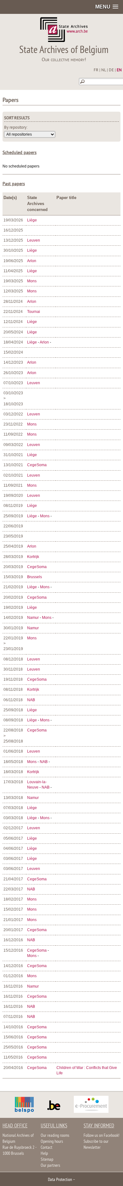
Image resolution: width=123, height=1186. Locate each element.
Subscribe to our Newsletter (96, 1145)
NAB (31, 700)
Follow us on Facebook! (101, 1136)
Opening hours (52, 1142)
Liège (32, 220)
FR (96, 70)
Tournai (33, 312)
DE (111, 70)
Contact (46, 1148)
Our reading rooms (55, 1136)
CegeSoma (37, 465)
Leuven (33, 240)
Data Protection (60, 1180)
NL (103, 70)
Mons (32, 281)
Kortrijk (33, 557)
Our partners (50, 1166)
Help (44, 1154)
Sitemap (47, 1160)
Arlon (31, 261)
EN (119, 70)
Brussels (34, 577)
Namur (33, 617)
